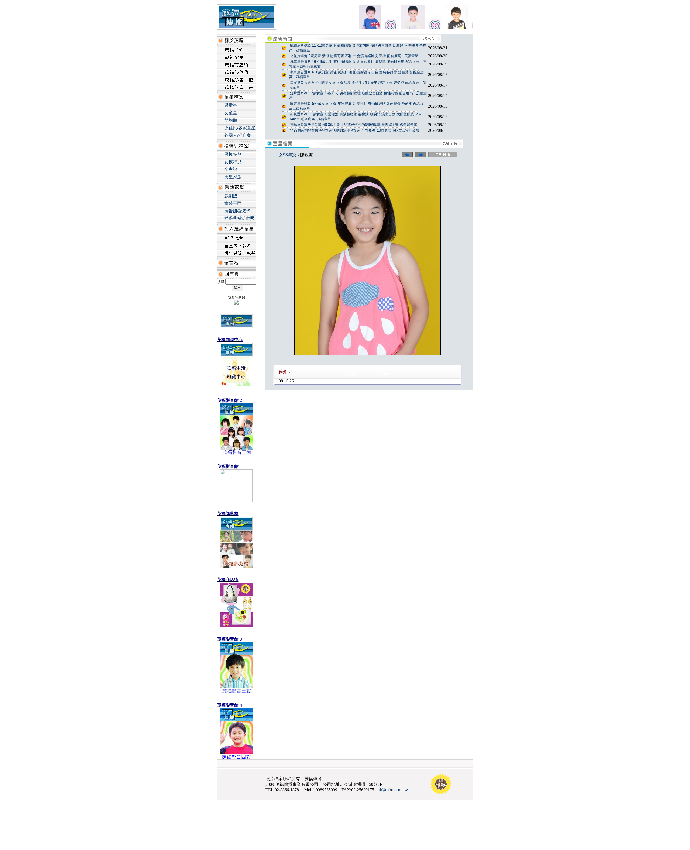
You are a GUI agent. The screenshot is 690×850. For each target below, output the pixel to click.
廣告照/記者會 (237, 211)
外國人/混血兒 (237, 135)
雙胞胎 (230, 120)
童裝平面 (233, 203)
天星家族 (233, 177)
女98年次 (287, 155)
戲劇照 (230, 196)
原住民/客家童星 (240, 128)
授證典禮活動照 (239, 218)
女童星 (230, 112)
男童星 (230, 105)
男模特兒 (233, 154)
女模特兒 (233, 162)
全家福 (230, 169)
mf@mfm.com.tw (392, 789)
